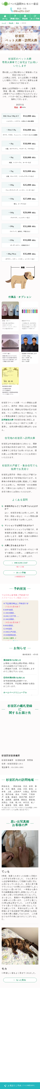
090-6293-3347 (21, 563)
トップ (4, 23)
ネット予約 (35, 19)
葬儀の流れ (15, 19)
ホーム (5, 19)
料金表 (25, 19)
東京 (17, 23)
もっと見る (21, 980)
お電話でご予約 (22, 1086)
